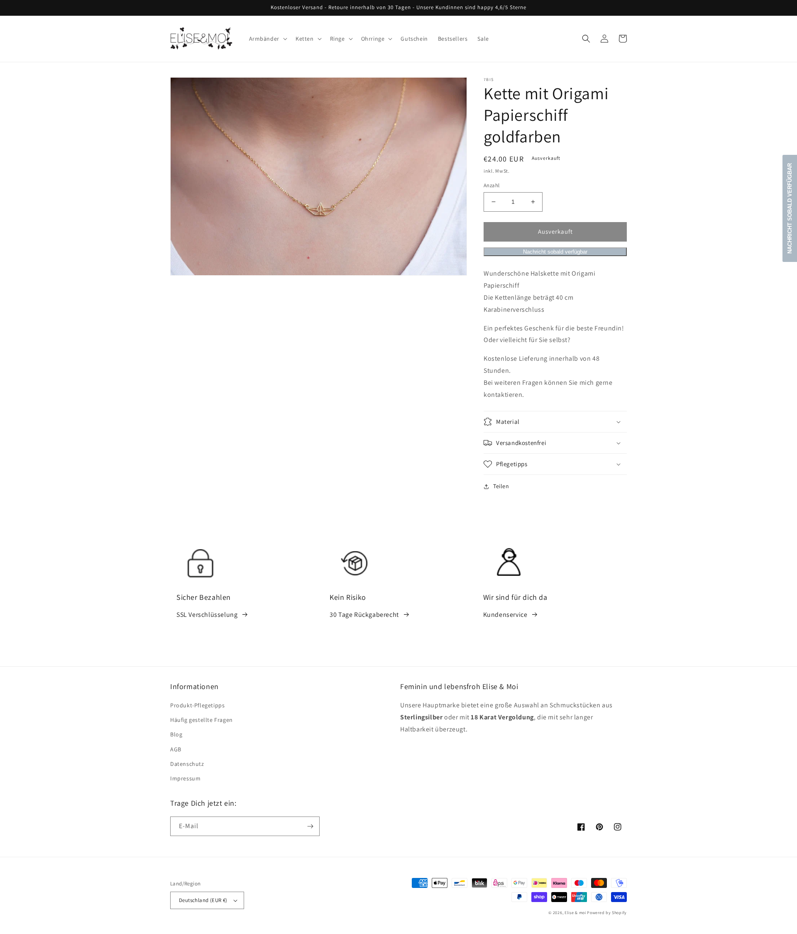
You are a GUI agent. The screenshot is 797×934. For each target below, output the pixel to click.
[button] (267, 38)
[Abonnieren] (310, 826)
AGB (175, 749)
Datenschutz (187, 764)
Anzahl (491, 185)
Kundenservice (505, 614)
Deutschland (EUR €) (203, 900)
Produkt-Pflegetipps (197, 705)
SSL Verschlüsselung (206, 614)
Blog (176, 734)
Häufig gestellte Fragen (201, 720)
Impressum (185, 778)
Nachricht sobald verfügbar (555, 252)
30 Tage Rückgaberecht (364, 614)
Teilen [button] (501, 486)
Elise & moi (575, 912)
